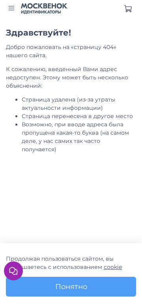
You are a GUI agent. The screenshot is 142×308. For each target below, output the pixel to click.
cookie (113, 266)
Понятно (71, 286)
